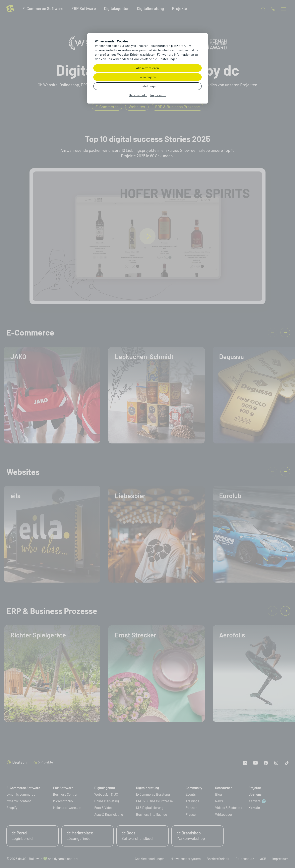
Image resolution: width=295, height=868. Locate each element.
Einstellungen (148, 86)
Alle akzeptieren (147, 68)
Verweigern (147, 77)
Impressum (158, 95)
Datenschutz (138, 95)
